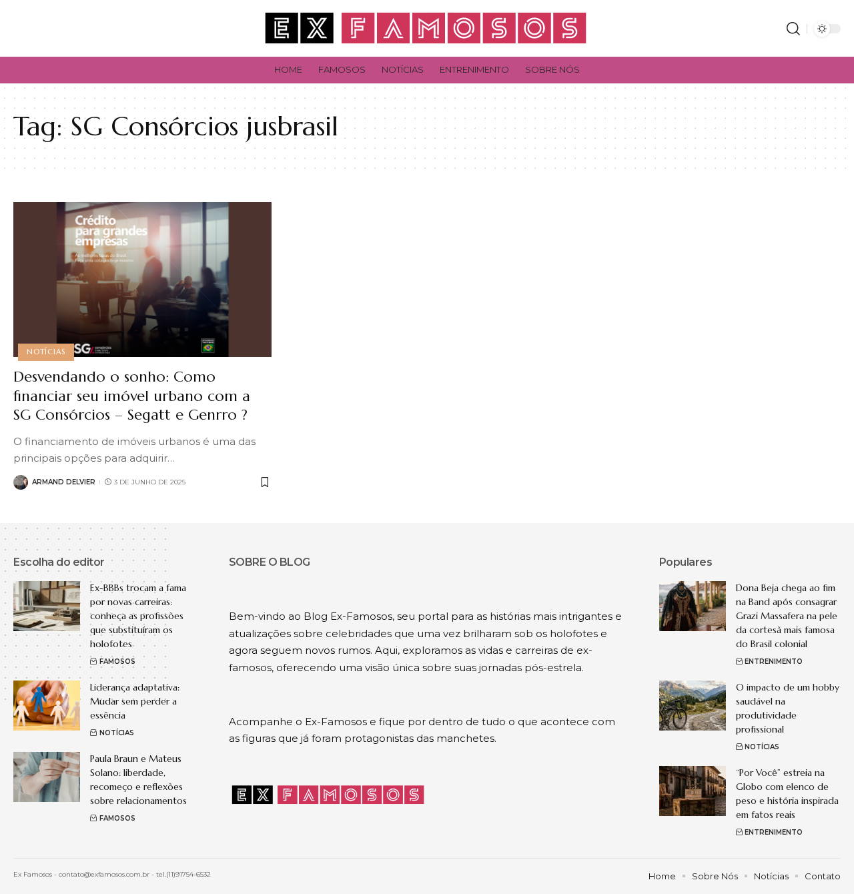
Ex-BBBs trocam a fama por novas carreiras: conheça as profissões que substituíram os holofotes (138, 616)
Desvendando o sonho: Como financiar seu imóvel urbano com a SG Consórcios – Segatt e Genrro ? (131, 396)
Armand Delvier (63, 482)
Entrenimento (774, 661)
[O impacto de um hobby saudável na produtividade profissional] (692, 706)
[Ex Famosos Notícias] (426, 28)
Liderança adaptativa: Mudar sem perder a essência (134, 701)
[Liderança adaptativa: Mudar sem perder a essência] (46, 706)
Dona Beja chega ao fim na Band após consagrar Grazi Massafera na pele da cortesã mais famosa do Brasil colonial (786, 616)
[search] (793, 28)
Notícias (46, 351)
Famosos (117, 661)
